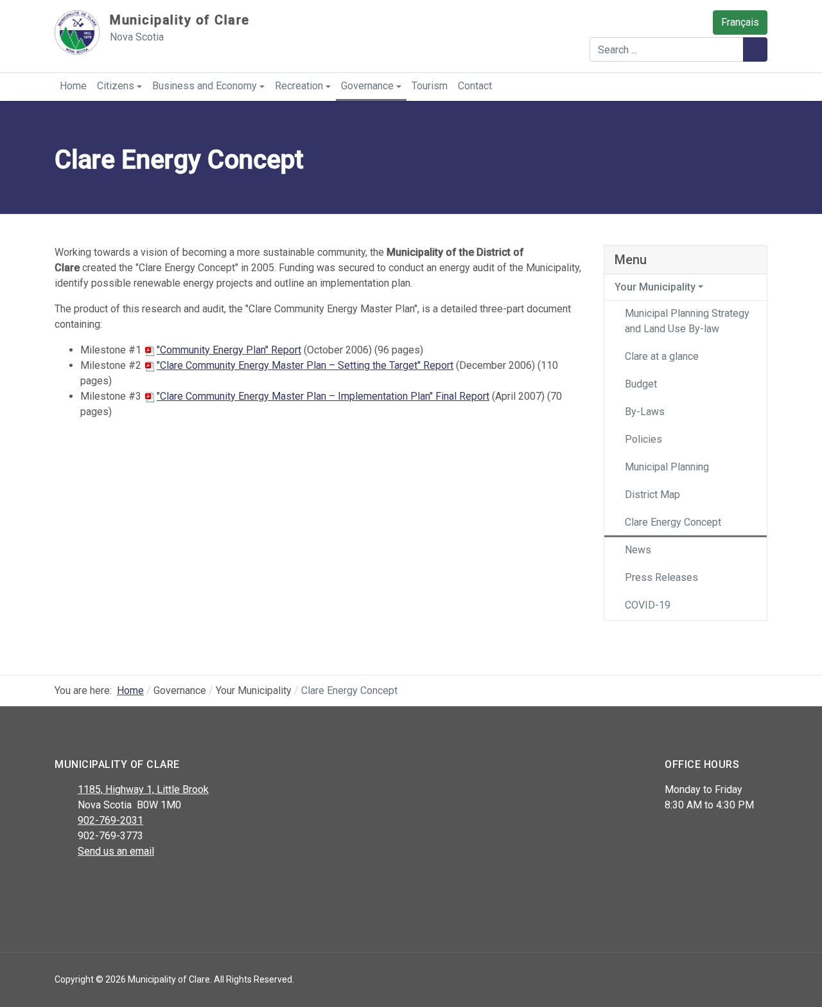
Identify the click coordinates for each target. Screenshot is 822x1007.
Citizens (115, 86)
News (638, 550)
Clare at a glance (662, 356)
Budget (641, 384)
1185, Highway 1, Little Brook (143, 789)
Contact (475, 86)
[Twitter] (91, 885)
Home (73, 86)
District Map (652, 494)
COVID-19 (647, 605)
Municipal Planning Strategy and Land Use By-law (687, 321)
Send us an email (116, 851)
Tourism (430, 86)
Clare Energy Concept (673, 522)
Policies (643, 439)
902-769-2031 (110, 820)
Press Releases (661, 577)
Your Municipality (655, 287)
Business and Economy (204, 86)
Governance (367, 86)
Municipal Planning (667, 467)
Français (740, 22)
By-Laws (645, 411)
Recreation (299, 86)
